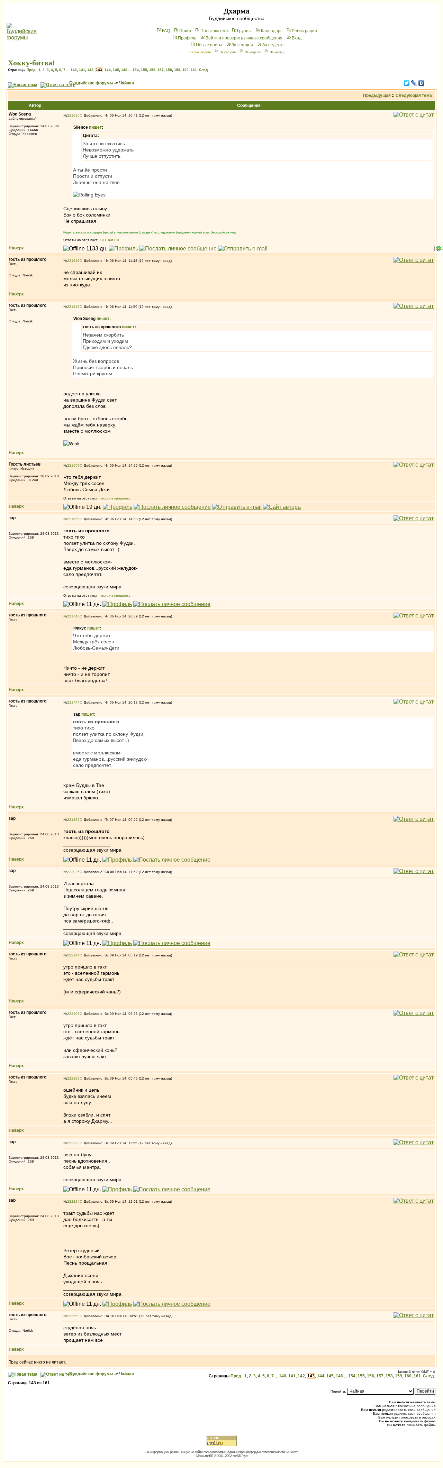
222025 (73, 872)
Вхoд (296, 38)
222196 (73, 1078)
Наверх (16, 248)
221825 (73, 820)
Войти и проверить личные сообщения (244, 38)
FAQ (166, 30)
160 (185, 70)
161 (194, 70)
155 (144, 70)
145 (116, 70)
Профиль (187, 38)
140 (74, 70)
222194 (73, 955)
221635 (73, 115)
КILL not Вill (109, 240)
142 (90, 70)
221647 (73, 307)
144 (108, 70)
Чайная (126, 83)
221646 (73, 261)
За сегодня (242, 45)
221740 (73, 616)
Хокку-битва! (31, 62)
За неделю (272, 45)
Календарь (271, 30)
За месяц (276, 52)
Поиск (185, 30)
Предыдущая (377, 95)
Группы (244, 30)
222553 (73, 1316)
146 (124, 70)
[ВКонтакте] (421, 83)
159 (177, 70)
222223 (73, 1143)
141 (82, 70)
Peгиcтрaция (304, 30)
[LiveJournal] (414, 83)
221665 (73, 519)
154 (136, 70)
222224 (73, 1201)
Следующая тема (414, 95)
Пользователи (214, 30)
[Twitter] (406, 83)
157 (160, 70)
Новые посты (209, 45)
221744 (73, 702)
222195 (73, 1014)
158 (169, 70)
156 (152, 70)
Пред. (31, 70)
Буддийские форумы (91, 83)
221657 (73, 465)
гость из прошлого (115, 498)
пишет (95, 127)
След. (204, 70)
